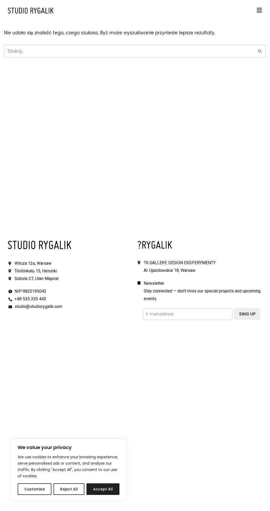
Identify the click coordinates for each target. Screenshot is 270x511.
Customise (34, 489)
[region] (69, 469)
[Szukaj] (260, 51)
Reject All (69, 489)
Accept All (103, 489)
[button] (259, 10)
